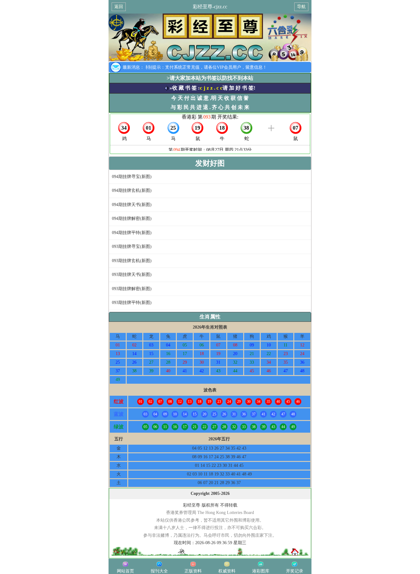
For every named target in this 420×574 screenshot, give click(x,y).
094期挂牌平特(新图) (132, 232)
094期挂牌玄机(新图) (132, 190)
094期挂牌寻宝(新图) (132, 176)
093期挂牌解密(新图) (132, 288)
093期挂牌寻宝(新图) (132, 246)
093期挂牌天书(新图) (132, 274)
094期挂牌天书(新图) (132, 204)
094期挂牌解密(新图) (132, 218)
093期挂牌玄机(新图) (132, 260)
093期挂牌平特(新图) (132, 302)
